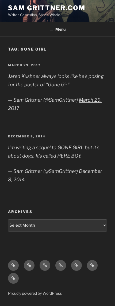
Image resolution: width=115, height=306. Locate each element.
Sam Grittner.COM (46, 8)
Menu (60, 29)
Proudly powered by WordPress (35, 293)
